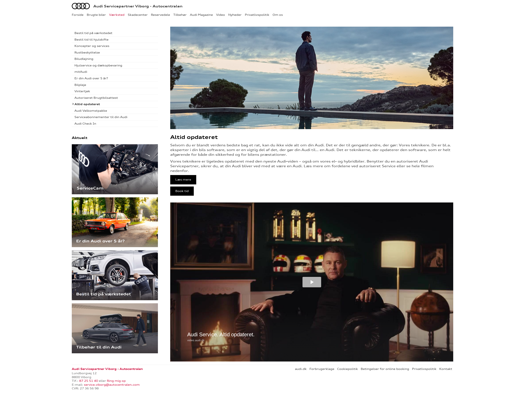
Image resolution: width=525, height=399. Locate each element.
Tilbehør (180, 14)
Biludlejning (83, 58)
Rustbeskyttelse (87, 52)
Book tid (182, 191)
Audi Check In (85, 123)
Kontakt (445, 369)
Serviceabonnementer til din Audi (100, 117)
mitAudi (80, 71)
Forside (77, 14)
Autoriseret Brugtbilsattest (96, 97)
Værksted (116, 14)
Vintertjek (82, 91)
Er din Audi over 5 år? (91, 78)
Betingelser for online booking (385, 369)
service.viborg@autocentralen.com (112, 384)
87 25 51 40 (88, 380)
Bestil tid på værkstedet (93, 33)
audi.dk (301, 369)
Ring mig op (116, 380)
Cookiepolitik (347, 369)
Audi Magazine (201, 14)
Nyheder (235, 14)
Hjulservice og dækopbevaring (98, 65)
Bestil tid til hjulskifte (91, 39)
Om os (278, 14)
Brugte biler (96, 14)
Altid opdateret (87, 104)
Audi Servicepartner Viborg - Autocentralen (138, 6)
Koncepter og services (91, 46)
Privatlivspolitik (257, 14)
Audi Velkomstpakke (90, 110)
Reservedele (160, 14)
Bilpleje (80, 84)
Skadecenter (138, 14)
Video (220, 14)
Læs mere (183, 179)
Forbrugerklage (321, 369)
